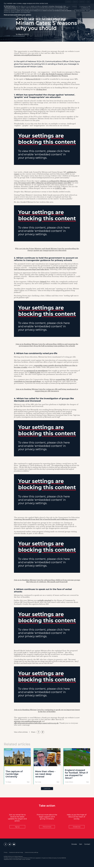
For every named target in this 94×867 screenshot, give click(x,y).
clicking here (41, 89)
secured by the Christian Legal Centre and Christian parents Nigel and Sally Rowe (45, 268)
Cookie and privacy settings (31, 852)
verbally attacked (44, 600)
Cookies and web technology (16, 852)
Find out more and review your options (17, 15)
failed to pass (35, 372)
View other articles (21, 732)
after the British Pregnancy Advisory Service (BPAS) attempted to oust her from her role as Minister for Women (46, 75)
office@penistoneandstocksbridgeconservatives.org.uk (36, 723)
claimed (43, 282)
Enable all (86, 7)
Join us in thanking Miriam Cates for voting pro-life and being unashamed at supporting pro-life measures (47, 390)
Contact (87, 844)
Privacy (5, 852)
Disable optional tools (82, 10)
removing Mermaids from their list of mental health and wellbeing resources (45, 519)
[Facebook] (5, 844)
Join (80, 844)
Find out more (47, 826)
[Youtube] (14, 844)
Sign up (17, 826)
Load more (47, 788)
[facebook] (38, 732)
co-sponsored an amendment (36, 371)
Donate (74, 844)
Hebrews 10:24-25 (33, 79)
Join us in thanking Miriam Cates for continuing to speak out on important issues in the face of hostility (47, 711)
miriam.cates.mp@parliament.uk (27, 55)
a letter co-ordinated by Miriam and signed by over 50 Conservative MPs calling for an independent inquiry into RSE (46, 182)
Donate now (76, 826)
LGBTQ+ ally (60, 188)
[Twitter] (9, 844)
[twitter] (42, 732)
